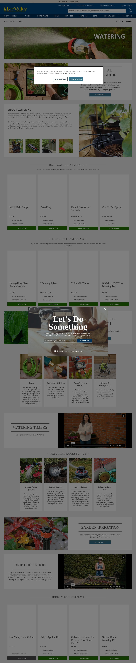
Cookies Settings (60, 79)
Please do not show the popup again (69, 351)
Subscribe (84, 341)
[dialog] (68, 331)
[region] (68, 75)
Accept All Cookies (76, 79)
